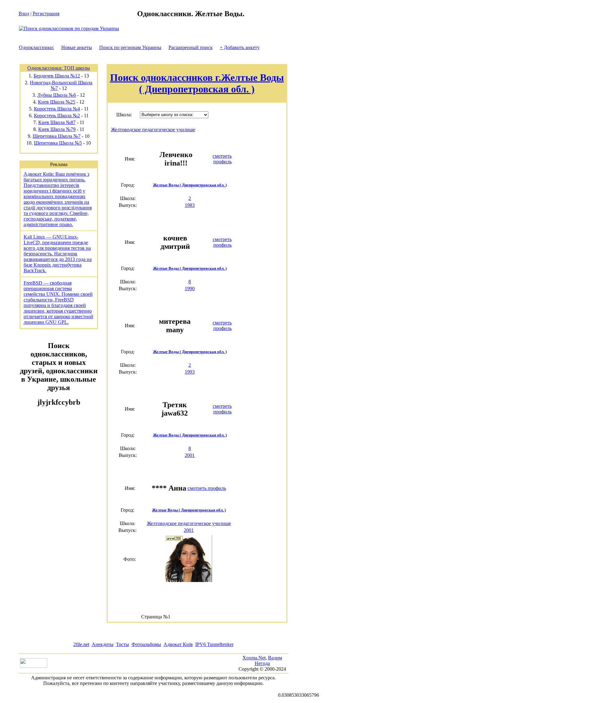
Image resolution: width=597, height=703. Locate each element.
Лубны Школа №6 (56, 95)
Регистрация (46, 13)
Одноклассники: (36, 47)
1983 (190, 205)
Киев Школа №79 (57, 129)
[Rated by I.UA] (33, 666)
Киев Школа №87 (57, 122)
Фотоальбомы (146, 644)
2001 (190, 455)
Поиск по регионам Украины (130, 47)
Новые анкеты (76, 47)
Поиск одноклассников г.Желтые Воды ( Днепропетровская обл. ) (197, 83)
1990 (190, 288)
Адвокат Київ (178, 644)
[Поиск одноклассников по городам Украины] (69, 28)
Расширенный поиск (191, 47)
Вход (24, 13)
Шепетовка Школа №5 (58, 143)
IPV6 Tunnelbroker (214, 644)
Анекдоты (102, 644)
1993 (190, 372)
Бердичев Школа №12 (57, 75)
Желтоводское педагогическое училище (153, 129)
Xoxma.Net (254, 657)
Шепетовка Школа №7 (57, 136)
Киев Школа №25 (56, 102)
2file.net (81, 644)
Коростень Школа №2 (57, 115)
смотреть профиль (222, 158)
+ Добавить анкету (240, 47)
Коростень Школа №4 (57, 108)
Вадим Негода (268, 660)
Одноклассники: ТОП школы (58, 68)
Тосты (122, 644)
